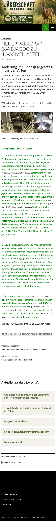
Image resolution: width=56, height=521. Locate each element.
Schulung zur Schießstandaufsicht (16, 358)
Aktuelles (6, 39)
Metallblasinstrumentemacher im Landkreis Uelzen (24, 348)
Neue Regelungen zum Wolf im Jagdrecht (26, 431)
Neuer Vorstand (13, 441)
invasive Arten (30, 334)
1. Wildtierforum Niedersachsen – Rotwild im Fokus (27, 409)
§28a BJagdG (45, 334)
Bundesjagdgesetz (12, 334)
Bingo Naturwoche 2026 (17, 421)
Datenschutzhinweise (9, 517)
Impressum (6, 504)
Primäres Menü (52, 27)
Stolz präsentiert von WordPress (32, 517)
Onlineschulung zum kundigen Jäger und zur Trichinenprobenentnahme (26, 396)
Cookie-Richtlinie (9, 494)
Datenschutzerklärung (11, 499)
